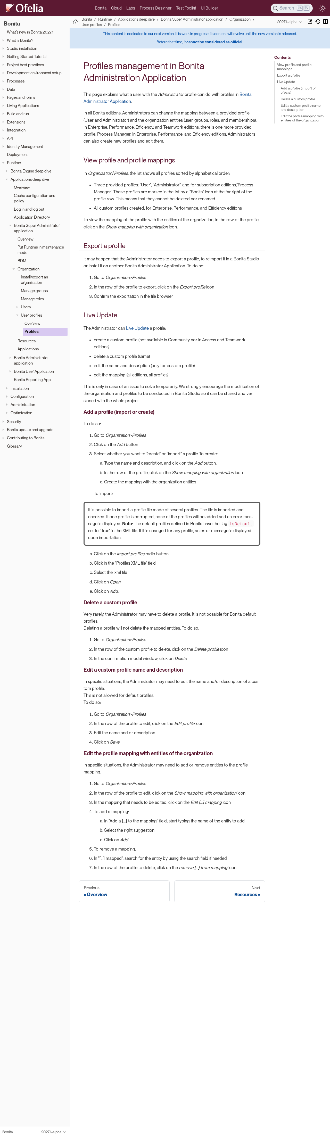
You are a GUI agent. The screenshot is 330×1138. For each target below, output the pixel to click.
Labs (130, 8)
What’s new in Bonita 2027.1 (30, 32)
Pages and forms (21, 97)
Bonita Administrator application (31, 360)
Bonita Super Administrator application (37, 228)
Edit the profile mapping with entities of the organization (302, 118)
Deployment (17, 154)
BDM (22, 260)
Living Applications (23, 105)
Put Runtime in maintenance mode (41, 250)
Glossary (14, 446)
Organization (28, 269)
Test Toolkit (186, 8)
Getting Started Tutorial (26, 56)
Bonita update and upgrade (30, 429)
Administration (23, 404)
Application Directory (32, 217)
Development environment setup (34, 72)
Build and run (18, 113)
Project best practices (25, 64)
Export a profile (288, 75)
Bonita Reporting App (32, 379)
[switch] (322, 8)
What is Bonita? (20, 40)
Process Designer (155, 8)
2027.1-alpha (287, 22)
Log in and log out (29, 209)
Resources (27, 341)
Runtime (14, 162)
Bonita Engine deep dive (31, 171)
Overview (22, 187)
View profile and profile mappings (294, 67)
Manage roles (32, 298)
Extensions (16, 122)
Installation (20, 388)
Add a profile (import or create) (298, 90)
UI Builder (209, 8)
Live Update (137, 328)
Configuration (22, 396)
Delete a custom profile (298, 99)
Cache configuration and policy (34, 198)
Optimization (21, 412)
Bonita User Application (34, 371)
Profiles (31, 331)
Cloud (116, 8)
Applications (28, 349)
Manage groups (34, 290)
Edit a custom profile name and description (300, 107)
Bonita (100, 8)
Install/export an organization (34, 280)
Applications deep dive (30, 179)
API (10, 138)
